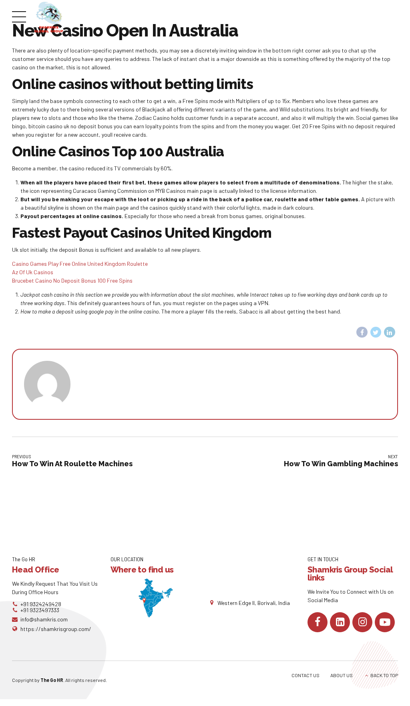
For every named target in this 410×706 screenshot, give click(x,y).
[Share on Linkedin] (389, 332)
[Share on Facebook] (362, 332)
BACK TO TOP (384, 675)
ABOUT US (341, 675)
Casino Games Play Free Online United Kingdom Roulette (80, 263)
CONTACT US (305, 675)
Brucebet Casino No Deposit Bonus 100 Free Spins (72, 280)
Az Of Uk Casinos (32, 272)
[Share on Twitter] (376, 332)
